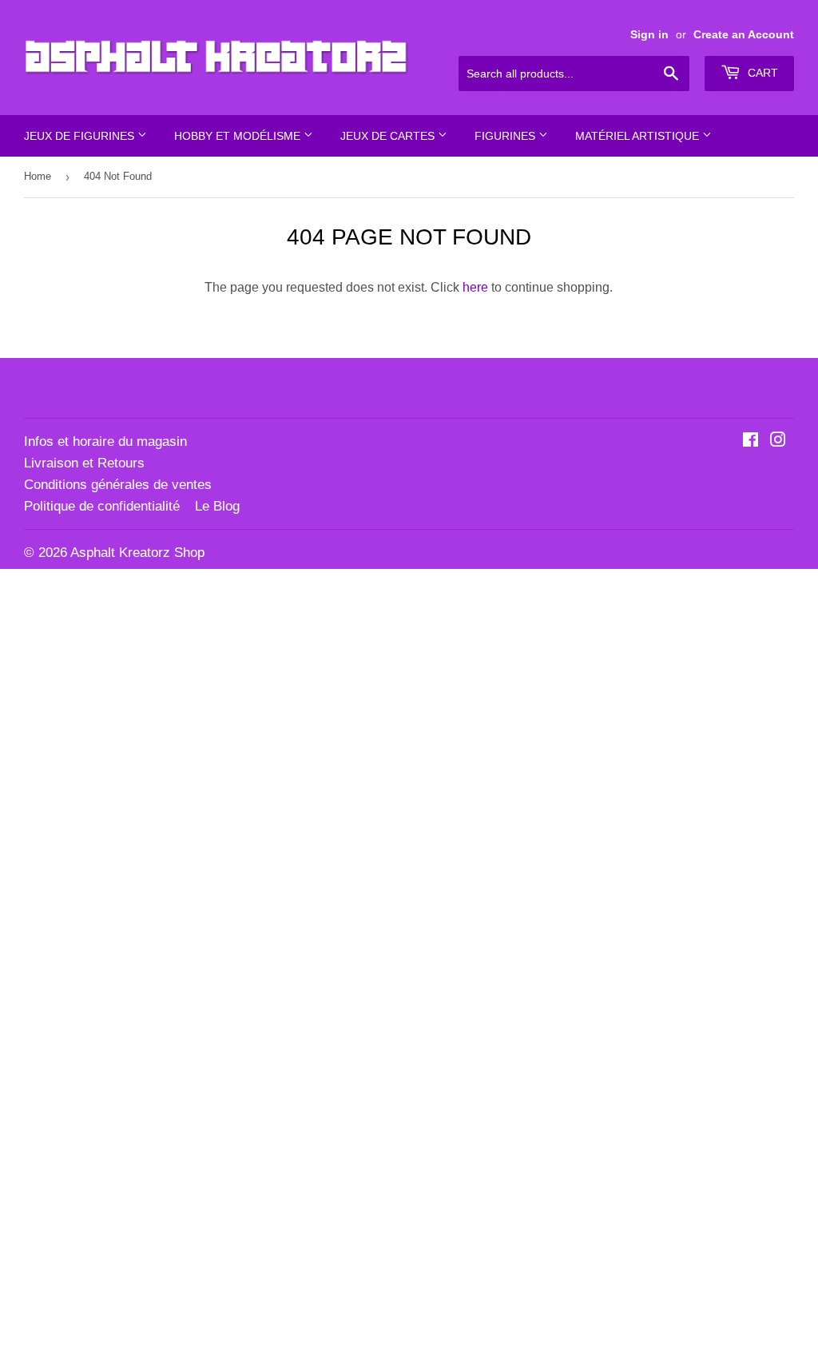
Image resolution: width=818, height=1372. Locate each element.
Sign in (649, 35)
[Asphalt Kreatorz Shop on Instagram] (778, 441)
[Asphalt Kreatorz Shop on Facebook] (750, 441)
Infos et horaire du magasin (105, 441)
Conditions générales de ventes (118, 484)
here (475, 287)
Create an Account (743, 35)
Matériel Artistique (638, 135)
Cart (761, 72)
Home (37, 176)
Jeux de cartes (389, 135)
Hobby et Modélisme (239, 135)
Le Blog (217, 506)
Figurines (506, 135)
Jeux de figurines (80, 135)
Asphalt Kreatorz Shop (137, 552)
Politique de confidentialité (102, 506)
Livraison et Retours (84, 463)
